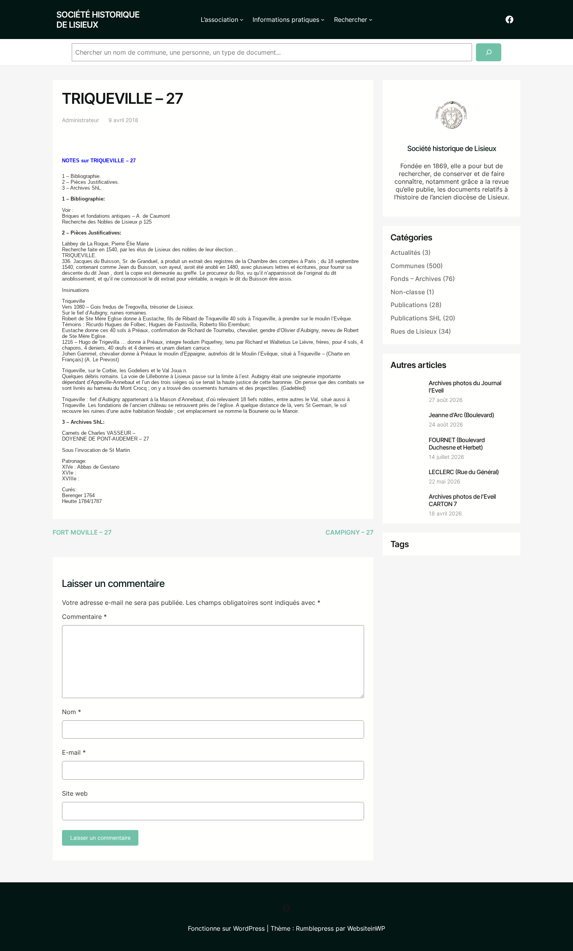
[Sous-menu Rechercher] (371, 19)
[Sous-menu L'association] (242, 19)
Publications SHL (416, 318)
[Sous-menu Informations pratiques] (323, 19)
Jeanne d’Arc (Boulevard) (461, 415)
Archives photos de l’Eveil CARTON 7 (462, 500)
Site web (75, 793)
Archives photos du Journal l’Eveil (465, 386)
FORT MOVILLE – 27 (82, 532)
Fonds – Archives (416, 279)
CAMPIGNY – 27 (349, 532)
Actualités (406, 252)
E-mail (74, 752)
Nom (71, 712)
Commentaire (84, 616)
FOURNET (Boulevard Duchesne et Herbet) (457, 443)
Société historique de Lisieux (98, 19)
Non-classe (408, 292)
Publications (409, 305)
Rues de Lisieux (414, 331)
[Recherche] (488, 52)
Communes (408, 266)
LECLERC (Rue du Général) (464, 472)
